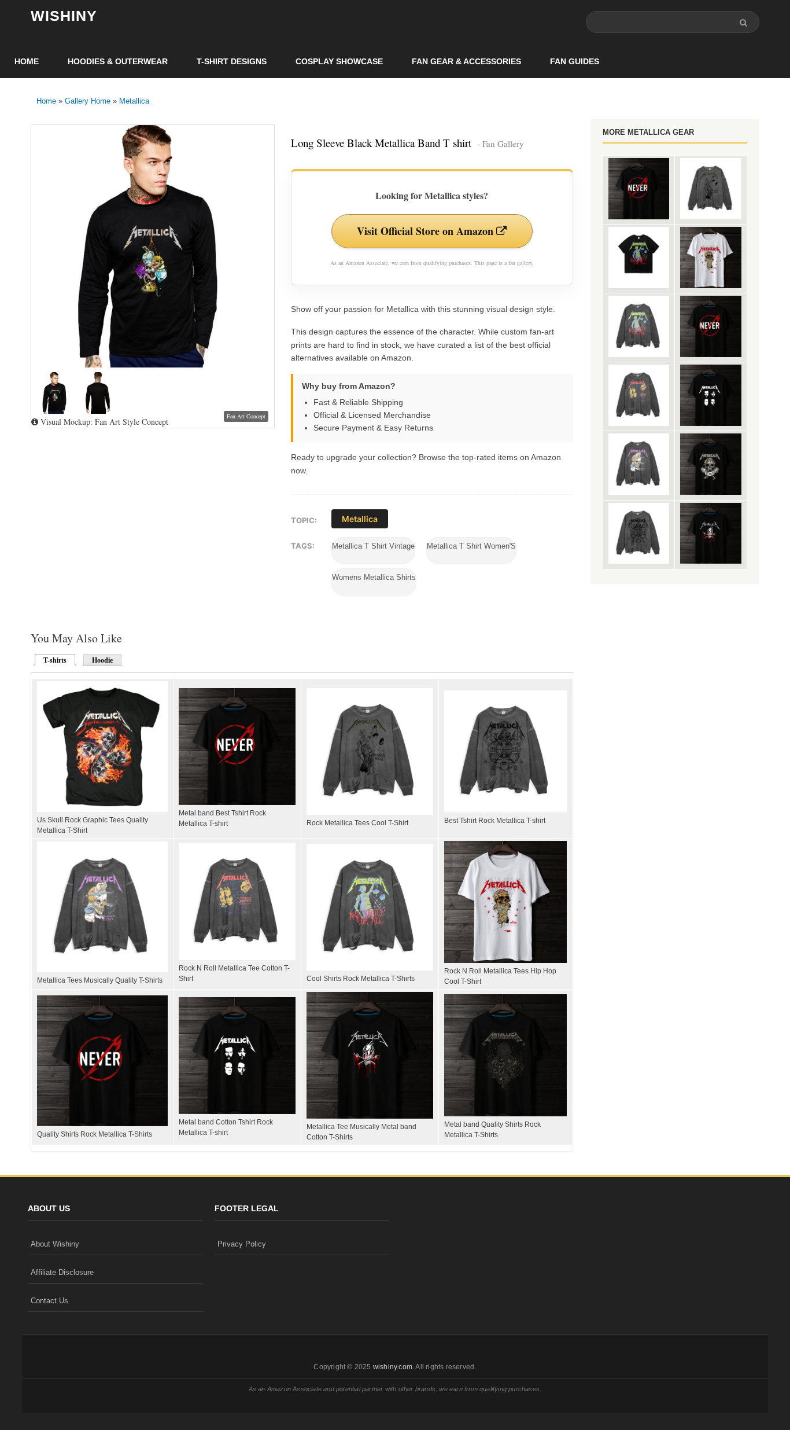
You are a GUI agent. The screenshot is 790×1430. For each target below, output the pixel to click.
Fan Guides (574, 61)
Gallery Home (87, 101)
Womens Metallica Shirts (374, 577)
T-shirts (51, 660)
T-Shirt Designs (232, 61)
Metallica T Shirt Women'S (471, 546)
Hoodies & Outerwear (118, 61)
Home (26, 61)
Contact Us (49, 1300)
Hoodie (102, 660)
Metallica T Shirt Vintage (373, 546)
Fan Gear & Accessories (466, 61)
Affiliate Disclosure (62, 1272)
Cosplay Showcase (339, 61)
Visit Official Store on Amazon (426, 230)
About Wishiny (55, 1244)
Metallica (134, 101)
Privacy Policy (241, 1244)
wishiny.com (392, 1367)
